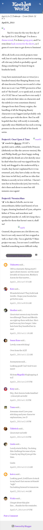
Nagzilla (21, 374)
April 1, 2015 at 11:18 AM (21, 333)
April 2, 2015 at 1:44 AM (21, 491)
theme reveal (7, 40)
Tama (12, 407)
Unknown (14, 264)
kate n (12, 473)
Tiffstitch (14, 428)
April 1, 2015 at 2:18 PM (20, 421)
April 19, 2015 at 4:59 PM (21, 509)
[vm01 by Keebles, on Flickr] (21, 227)
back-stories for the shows (22, 43)
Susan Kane (15, 340)
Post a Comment (11, 515)
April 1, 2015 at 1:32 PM (20, 399)
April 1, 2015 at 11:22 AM (21, 354)
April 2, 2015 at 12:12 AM (21, 466)
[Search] (40, 4)
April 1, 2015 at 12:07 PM (21, 381)
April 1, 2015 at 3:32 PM (20, 436)
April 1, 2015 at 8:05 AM (21, 302)
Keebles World (21, 6)
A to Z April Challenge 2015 (19, 255)
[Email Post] (36, 255)
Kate (12, 288)
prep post (28, 40)
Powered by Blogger (22, 526)
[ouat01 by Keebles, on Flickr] (37, 139)
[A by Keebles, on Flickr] (3, 29)
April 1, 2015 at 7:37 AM (21, 281)
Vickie (13, 498)
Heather (13, 310)
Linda (12, 443)
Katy (12, 388)
